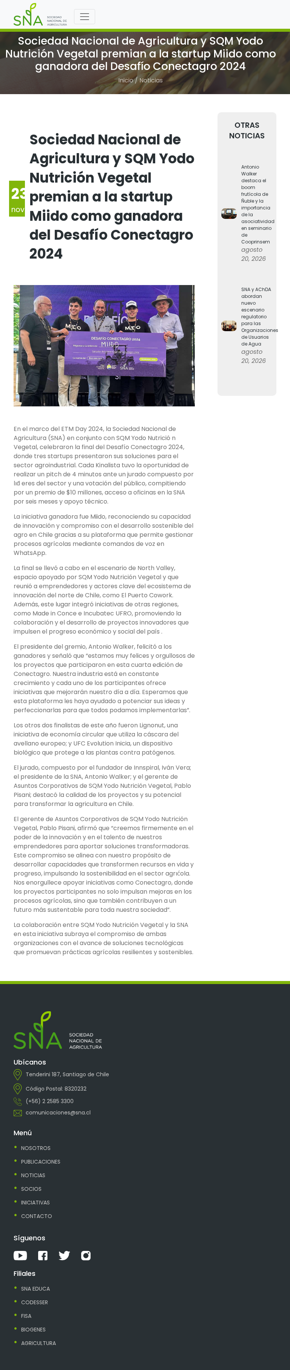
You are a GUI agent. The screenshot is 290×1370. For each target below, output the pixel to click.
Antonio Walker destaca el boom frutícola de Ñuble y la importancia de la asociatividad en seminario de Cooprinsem (257, 204)
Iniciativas (35, 1202)
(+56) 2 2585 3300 (50, 1101)
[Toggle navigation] (84, 16)
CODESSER (34, 1302)
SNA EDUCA (35, 1289)
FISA (26, 1316)
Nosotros (36, 1148)
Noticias (33, 1175)
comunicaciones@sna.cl (58, 1112)
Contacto (36, 1216)
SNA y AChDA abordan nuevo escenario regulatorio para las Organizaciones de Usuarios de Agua (257, 316)
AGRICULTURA (38, 1343)
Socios (31, 1189)
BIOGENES (33, 1329)
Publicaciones (40, 1161)
